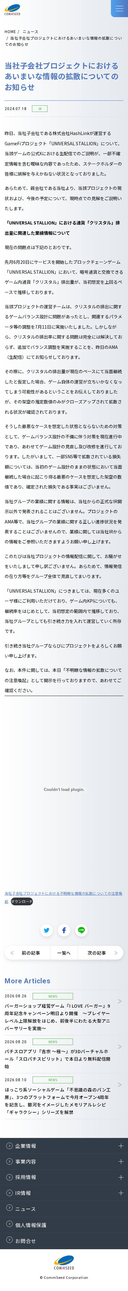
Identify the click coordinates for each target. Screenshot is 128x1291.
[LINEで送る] (81, 930)
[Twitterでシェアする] (46, 930)
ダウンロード (22, 901)
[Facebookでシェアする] (64, 930)
